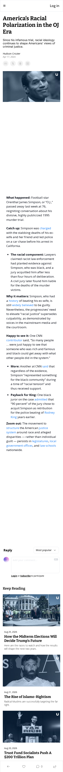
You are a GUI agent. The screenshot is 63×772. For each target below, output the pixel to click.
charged (45, 228)
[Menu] (4, 5)
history (13, 301)
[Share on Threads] (20, 63)
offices (28, 446)
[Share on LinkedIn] (27, 63)
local (53, 441)
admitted (40, 399)
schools (51, 446)
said (45, 366)
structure (12, 428)
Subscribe (25, 576)
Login (14, 576)
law (42, 446)
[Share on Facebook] (5, 63)
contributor (14, 340)
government (14, 446)
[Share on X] (13, 63)
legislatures (40, 441)
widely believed (23, 305)
